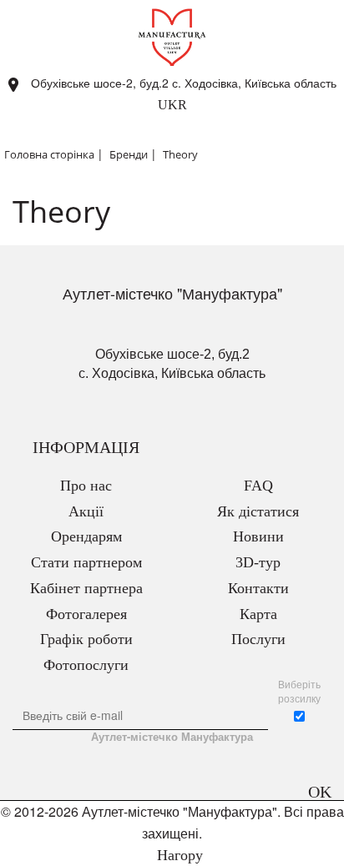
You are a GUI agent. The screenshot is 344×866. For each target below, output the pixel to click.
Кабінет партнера (86, 588)
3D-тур (258, 562)
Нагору (178, 855)
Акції (86, 511)
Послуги (258, 639)
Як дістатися (258, 511)
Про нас (86, 485)
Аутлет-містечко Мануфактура (172, 736)
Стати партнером (86, 562)
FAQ (258, 485)
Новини (258, 536)
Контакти (258, 588)
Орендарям (86, 536)
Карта (258, 614)
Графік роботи (86, 639)
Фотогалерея (86, 614)
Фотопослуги (86, 665)
